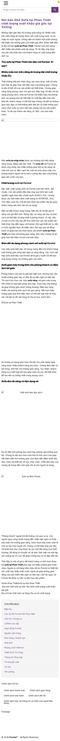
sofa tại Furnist (23, 182)
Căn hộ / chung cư (13, 618)
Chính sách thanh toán (14, 690)
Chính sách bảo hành (14, 695)
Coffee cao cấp (11, 623)
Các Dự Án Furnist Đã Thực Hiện (19, 614)
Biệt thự (8, 609)
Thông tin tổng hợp (13, 657)
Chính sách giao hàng (40, 690)
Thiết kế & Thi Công (13, 652)
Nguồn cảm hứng (12, 633)
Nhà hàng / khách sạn (14, 638)
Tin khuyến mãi (11, 662)
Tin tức (7, 667)
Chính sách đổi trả (37, 695)
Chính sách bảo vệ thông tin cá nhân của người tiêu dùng (28, 702)
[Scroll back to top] (56, 723)
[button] (6, 2)
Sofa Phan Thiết (10, 583)
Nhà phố (8, 642)
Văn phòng (9, 671)
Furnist (51, 243)
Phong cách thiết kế (13, 647)
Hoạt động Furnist (12, 628)
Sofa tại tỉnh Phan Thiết (29, 583)
